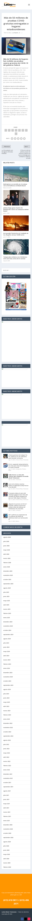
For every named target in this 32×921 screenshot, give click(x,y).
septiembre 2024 (8, 634)
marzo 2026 (6, 558)
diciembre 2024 (7, 622)
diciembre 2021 (7, 774)
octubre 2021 (7, 782)
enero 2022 (6, 770)
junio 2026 (6, 546)
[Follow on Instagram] (29, 919)
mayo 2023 (6, 702)
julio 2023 (6, 694)
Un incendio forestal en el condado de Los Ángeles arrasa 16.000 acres (15, 234)
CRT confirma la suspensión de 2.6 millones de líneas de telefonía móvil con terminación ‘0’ (18, 517)
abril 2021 (6, 808)
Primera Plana (19, 460)
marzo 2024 (6, 660)
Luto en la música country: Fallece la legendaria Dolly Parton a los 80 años (18, 485)
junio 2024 (6, 647)
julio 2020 (6, 846)
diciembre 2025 (7, 571)
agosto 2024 (7, 639)
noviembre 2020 (8, 829)
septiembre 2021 (8, 787)
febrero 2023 (7, 715)
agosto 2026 (7, 537)
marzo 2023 (6, 710)
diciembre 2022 (7, 723)
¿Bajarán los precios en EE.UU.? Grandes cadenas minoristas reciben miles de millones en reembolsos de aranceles (17, 506)
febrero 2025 (7, 613)
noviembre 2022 (8, 727)
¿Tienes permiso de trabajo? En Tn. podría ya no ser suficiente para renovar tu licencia (17, 456)
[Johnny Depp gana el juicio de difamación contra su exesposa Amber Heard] (16, 197)
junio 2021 (6, 799)
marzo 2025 (6, 609)
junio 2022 (6, 748)
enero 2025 (6, 617)
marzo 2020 (6, 863)
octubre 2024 (7, 630)
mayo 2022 (6, 753)
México (17, 521)
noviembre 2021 (8, 778)
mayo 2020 (6, 854)
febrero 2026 (7, 562)
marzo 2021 (6, 812)
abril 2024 (6, 655)
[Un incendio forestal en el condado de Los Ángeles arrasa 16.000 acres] (16, 223)
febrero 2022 (7, 765)
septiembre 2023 (8, 685)
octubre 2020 (7, 833)
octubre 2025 (7, 579)
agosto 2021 (7, 791)
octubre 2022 (7, 732)
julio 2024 (6, 643)
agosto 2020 (7, 842)
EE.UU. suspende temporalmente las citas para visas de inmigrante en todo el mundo (18, 465)
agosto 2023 (7, 689)
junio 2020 (6, 850)
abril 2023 (6, 706)
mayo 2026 (6, 550)
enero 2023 (6, 719)
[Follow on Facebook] (22, 919)
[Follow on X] (25, 919)
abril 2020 (6, 858)
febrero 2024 (7, 664)
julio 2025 (6, 592)
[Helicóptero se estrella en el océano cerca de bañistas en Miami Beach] (16, 174)
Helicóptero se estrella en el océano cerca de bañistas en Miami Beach (15, 185)
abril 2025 (6, 605)
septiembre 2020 (8, 837)
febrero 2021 (7, 816)
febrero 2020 (7, 867)
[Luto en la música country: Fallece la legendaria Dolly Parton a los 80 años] (5, 485)
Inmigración (19, 469)
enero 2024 (6, 668)
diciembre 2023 (7, 672)
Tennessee (25, 460)
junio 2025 (6, 596)
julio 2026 (6, 541)
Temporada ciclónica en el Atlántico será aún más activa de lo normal (15, 257)
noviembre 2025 (8, 575)
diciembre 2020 (7, 825)
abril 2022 (6, 757)
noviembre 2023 (8, 677)
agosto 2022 (7, 740)
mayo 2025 (6, 600)
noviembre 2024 (8, 626)
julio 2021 (6, 795)
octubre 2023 (7, 681)
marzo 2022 (6, 761)
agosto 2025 (7, 588)
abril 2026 (6, 554)
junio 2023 (6, 698)
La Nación (15, 33)
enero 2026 (6, 567)
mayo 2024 (6, 651)
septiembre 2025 (8, 584)
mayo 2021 (6, 803)
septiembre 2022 (8, 736)
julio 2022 (6, 744)
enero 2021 (6, 820)
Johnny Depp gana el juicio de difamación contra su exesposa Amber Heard (16, 209)
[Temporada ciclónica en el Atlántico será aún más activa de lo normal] (16, 247)
